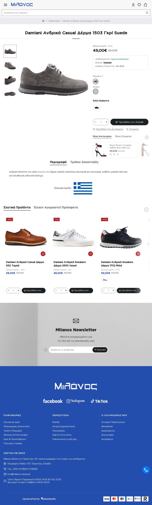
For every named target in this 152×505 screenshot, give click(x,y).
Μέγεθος (97, 76)
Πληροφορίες (12, 415)
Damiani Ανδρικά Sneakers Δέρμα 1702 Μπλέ (117, 264)
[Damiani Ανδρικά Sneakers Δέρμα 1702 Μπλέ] (121, 237)
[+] (106, 122)
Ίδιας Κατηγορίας (102, 136)
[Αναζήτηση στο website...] (147, 13)
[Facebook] (52, 401)
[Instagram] (76, 401)
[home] (43, 21)
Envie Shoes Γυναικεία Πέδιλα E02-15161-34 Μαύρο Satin (120, 146)
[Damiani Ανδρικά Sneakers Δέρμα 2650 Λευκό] (73, 237)
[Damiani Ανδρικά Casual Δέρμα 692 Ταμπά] (26, 237)
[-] (95, 122)
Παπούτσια (54, 21)
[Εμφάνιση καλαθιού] (145, 5)
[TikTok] (99, 401)
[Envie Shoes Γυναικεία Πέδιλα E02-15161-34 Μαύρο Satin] (101, 150)
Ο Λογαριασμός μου (114, 415)
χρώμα (96, 87)
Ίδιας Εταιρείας (123, 136)
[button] (9, 47)
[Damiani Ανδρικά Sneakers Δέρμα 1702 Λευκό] (105, 280)
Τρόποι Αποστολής (84, 161)
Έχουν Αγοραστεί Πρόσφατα (56, 207)
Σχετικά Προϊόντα (17, 207)
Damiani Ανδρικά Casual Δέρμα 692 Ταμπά (25, 264)
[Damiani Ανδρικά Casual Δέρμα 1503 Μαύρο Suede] (97, 108)
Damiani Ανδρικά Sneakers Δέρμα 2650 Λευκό (70, 264)
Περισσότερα (60, 415)
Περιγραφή (58, 161)
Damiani (108, 63)
